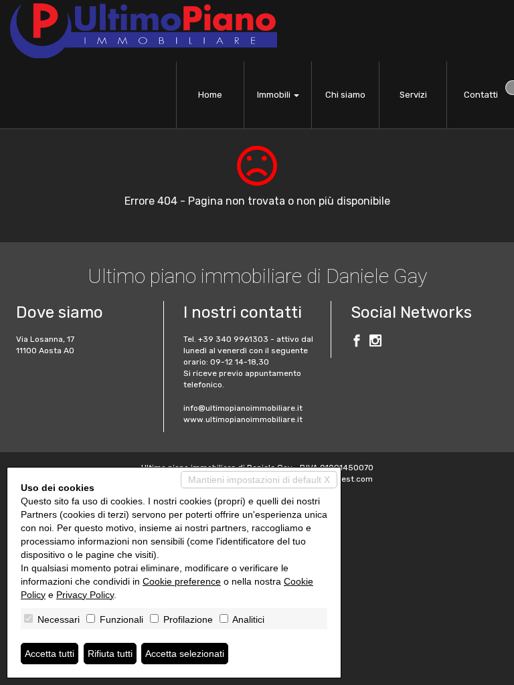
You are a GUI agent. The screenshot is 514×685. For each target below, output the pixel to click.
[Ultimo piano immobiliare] (143, 31)
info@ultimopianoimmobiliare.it (243, 408)
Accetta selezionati (184, 653)
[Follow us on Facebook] (357, 342)
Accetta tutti (49, 653)
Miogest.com (348, 479)
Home (210, 95)
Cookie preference (182, 581)
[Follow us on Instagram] (375, 342)
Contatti (481, 95)
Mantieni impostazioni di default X (259, 479)
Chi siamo (345, 95)
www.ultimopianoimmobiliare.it (243, 419)
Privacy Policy (85, 594)
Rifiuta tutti (110, 653)
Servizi (413, 95)
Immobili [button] (274, 95)
